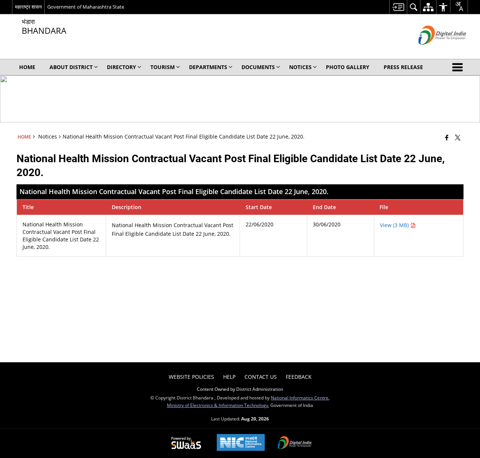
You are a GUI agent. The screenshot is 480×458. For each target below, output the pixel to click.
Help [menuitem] (229, 376)
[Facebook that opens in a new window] (447, 137)
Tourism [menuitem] (162, 67)
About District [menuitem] (71, 67)
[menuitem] (398, 7)
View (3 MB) (395, 225)
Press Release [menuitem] (403, 67)
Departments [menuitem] (208, 67)
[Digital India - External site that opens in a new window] (433, 50)
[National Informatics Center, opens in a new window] (240, 443)
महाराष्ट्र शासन (28, 6)
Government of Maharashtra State (85, 6)
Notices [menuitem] (300, 67)
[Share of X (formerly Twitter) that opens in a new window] (457, 137)
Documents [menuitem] (258, 67)
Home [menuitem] (27, 67)
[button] (459, 67)
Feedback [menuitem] (299, 376)
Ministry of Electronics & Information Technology (217, 405)
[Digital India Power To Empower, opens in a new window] (295, 443)
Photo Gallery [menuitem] (347, 67)
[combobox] (459, 6)
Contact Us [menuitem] (260, 376)
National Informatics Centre (299, 398)
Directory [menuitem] (121, 67)
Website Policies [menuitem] (191, 376)
